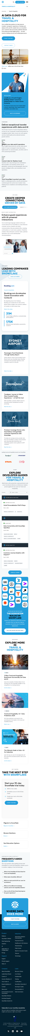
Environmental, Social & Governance (7, 992)
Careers (3, 976)
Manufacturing (18, 945)
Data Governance (19, 991)
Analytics (4, 943)
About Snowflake (6, 971)
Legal (15, 1027)
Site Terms (5, 1024)
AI (2, 946)
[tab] (10, 207)
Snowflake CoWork (6, 938)
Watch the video (8, 309)
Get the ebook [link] (7, 687)
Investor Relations (6, 979)
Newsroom (4, 989)
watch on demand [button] (15, 113)
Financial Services (19, 940)
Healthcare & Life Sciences (21, 943)
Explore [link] (5, 846)
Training (17, 979)
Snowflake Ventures (6, 995)
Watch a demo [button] (15, 924)
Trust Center (5, 981)
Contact (3, 986)
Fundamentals (18, 976)
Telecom (17, 953)
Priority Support (5, 961)
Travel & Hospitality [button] (8, 6)
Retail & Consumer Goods (21, 950)
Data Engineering (6, 941)
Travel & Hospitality (9, 290)
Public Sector (18, 948)
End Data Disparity (6, 998)
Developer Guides (19, 986)
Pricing (3, 952)
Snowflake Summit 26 (7, 1000)
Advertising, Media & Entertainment (20, 937)
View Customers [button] (15, 276)
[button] (27, 2)
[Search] (13, 2)
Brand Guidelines (6, 984)
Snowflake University (20, 984)
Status (3, 963)
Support (3, 958)
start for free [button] (20, 2)
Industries (18, 934)
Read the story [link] (7, 406)
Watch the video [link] (8, 371)
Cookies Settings (24, 1024)
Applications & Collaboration (5, 949)
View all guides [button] (15, 572)
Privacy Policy (24, 1023)
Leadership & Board (6, 974)
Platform (4, 936)
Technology (18, 956)
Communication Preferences (13, 1024)
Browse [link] (5, 836)
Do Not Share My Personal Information (15, 1026)
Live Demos (18, 974)
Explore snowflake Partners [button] (15, 630)
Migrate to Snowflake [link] (8, 825)
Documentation (18, 989)
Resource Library (19, 971)
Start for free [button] (8, 38)
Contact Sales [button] (8, 45)
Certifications (18, 981)
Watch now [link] (6, 724)
